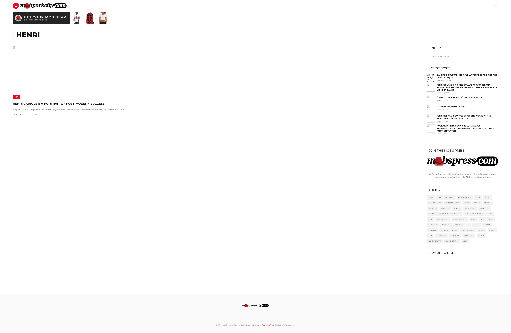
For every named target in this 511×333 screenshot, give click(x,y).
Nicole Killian (19, 115)
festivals (445, 208)
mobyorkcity (443, 219)
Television (441, 236)
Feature (487, 203)
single (482, 230)
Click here (470, 177)
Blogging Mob (464, 197)
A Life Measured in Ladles (451, 106)
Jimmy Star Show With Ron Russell (444, 214)
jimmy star (484, 208)
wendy (481, 236)
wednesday (469, 236)
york (465, 241)
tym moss (454, 236)
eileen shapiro (435, 203)
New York (432, 225)
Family (477, 203)
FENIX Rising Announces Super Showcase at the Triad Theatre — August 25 (464, 117)
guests (457, 208)
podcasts (458, 225)
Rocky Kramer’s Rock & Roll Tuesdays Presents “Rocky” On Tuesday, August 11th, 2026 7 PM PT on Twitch (465, 128)
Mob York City (459, 219)
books (488, 197)
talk (430, 236)
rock (454, 230)
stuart (492, 230)
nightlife (446, 225)
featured (432, 208)
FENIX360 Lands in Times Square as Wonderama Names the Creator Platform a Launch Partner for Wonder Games (467, 87)
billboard (449, 197)
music (473, 219)
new (482, 219)
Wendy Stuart (434, 241)
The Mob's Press (268, 325)
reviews (444, 230)
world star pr (452, 241)
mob (430, 219)
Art (16, 97)
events (467, 203)
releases (432, 230)
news (491, 219)
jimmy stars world (474, 214)
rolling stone (468, 230)
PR (469, 225)
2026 (431, 197)
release (486, 225)
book (478, 197)
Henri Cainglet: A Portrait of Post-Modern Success (59, 104)
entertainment (452, 203)
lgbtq (489, 214)
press (476, 225)
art (439, 197)
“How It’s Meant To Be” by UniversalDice (460, 97)
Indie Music (470, 208)
